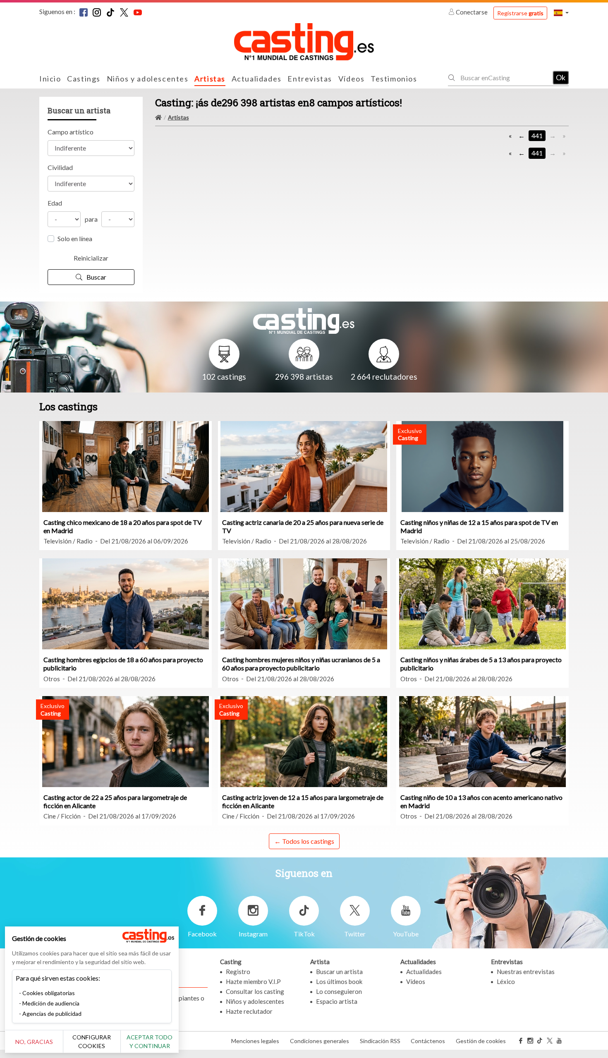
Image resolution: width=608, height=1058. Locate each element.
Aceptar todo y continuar (149, 1041)
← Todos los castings (304, 841)
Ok (560, 77)
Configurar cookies (91, 1041)
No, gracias (34, 1041)
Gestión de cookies (481, 1040)
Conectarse (472, 12)
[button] (561, 13)
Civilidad (60, 167)
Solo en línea (74, 238)
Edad (55, 203)
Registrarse (520, 13)
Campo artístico (70, 132)
